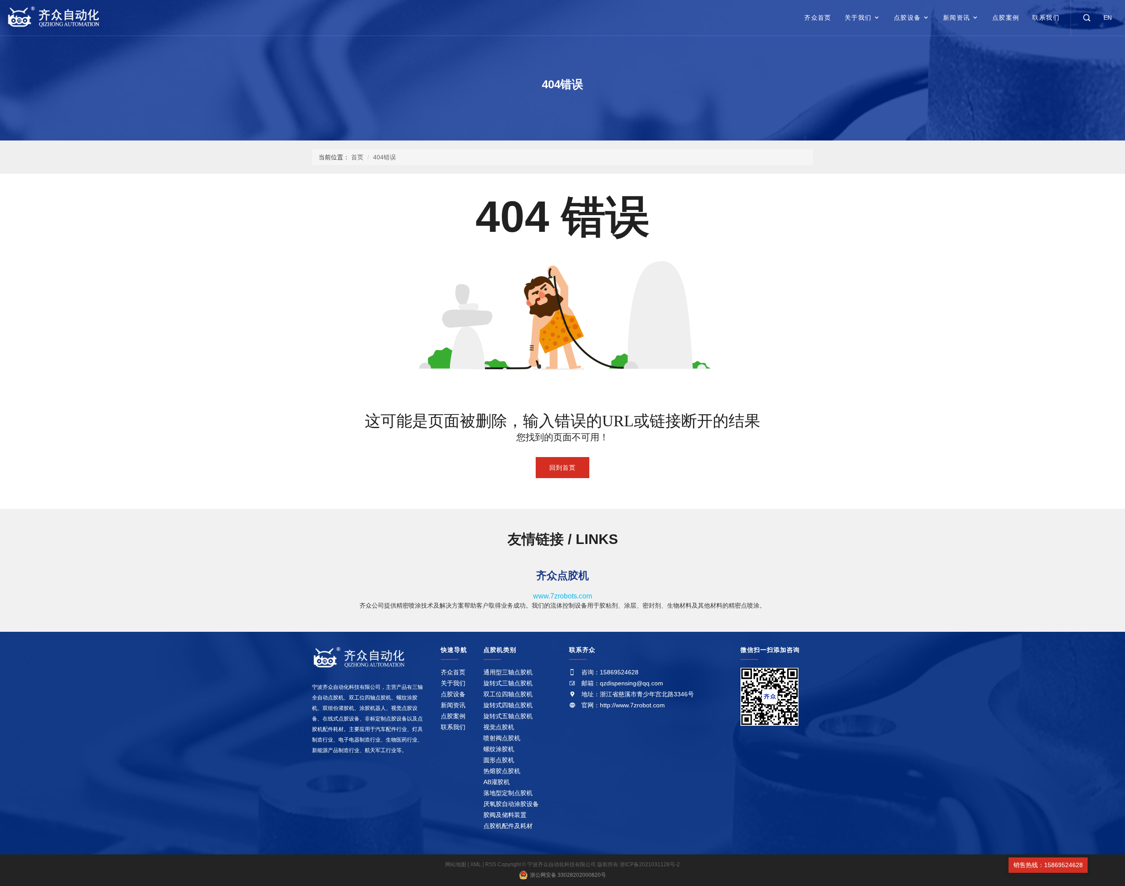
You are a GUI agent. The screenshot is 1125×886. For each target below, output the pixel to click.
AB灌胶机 (496, 781)
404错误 (384, 157)
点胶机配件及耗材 (508, 825)
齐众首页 (817, 17)
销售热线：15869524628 (1048, 864)
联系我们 (1046, 17)
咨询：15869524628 (610, 672)
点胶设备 (907, 17)
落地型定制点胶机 (508, 792)
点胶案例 (1006, 17)
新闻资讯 (956, 17)
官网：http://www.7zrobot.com (623, 705)
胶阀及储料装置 (504, 814)
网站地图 (456, 864)
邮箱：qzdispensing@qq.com (622, 683)
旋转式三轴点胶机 (508, 683)
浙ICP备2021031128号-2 (650, 864)
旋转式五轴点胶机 (508, 716)
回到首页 (562, 467)
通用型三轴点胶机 (508, 672)
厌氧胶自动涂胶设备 (511, 803)
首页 (357, 157)
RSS (490, 864)
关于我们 (858, 17)
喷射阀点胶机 (501, 738)
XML (476, 864)
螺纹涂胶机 (498, 749)
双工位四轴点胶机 (508, 694)
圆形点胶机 (498, 760)
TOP (1100, 865)
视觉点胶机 (498, 727)
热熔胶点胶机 (501, 770)
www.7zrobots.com (562, 596)
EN (1107, 17)
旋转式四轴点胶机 (508, 705)
